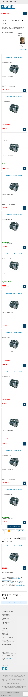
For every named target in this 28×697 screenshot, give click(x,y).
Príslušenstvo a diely (6, 28)
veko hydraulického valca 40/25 (14, 136)
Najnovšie (14, 582)
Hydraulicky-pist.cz (5, 686)
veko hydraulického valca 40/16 (14, 411)
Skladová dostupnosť (6, 622)
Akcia (3, 630)
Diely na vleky (5, 640)
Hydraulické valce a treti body (18, 27)
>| (6, 533)
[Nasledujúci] (24, 538)
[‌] (3, 668)
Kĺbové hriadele (5, 633)
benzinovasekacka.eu (19, 678)
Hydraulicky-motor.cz (20, 684)
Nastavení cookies (10, 694)
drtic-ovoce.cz (22, 682)
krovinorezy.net (5, 679)
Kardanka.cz (18, 686)
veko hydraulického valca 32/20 (14, 57)
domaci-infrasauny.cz (21, 680)
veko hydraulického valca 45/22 (14, 254)
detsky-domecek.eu (14, 682)
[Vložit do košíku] (24, 568)
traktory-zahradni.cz (21, 679)
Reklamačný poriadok (6, 612)
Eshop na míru (4, 695)
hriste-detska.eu (5, 680)
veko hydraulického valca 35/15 (14, 96)
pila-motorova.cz (17, 683)
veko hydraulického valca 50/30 (14, 293)
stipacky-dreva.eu (13, 679)
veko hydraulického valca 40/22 (14, 175)
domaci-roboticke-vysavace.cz (9, 684)
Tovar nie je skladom (6, 124)
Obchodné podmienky (6, 610)
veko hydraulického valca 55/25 (14, 371)
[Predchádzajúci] (21, 538)
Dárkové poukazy (5, 631)
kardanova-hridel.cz (21, 675)
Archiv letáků (4, 623)
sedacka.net (23, 686)
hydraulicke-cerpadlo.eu (9, 678)
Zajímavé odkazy (5, 618)
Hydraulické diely (6, 27)
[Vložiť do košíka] (24, 90)
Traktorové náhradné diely (7, 637)
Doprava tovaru (5, 614)
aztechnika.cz (13, 675)
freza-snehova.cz (12, 680)
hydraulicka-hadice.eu (9, 687)
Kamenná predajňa (6, 615)
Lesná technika (5, 642)
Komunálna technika (6, 644)
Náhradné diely (5, 638)
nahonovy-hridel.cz (19, 687)
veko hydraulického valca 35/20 (14, 332)
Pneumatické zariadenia (7, 636)
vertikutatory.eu (6, 682)
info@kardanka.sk (9, 658)
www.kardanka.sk (8, 659)
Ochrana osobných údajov (7, 611)
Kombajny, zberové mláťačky (8, 641)
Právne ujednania (5, 619)
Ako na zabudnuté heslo (7, 621)
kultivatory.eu (10, 683)
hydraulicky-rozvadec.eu (10, 676)
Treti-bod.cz (12, 686)
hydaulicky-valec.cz (19, 676)
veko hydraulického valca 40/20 (14, 214)
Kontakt (3, 617)
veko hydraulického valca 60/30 (14, 489)
